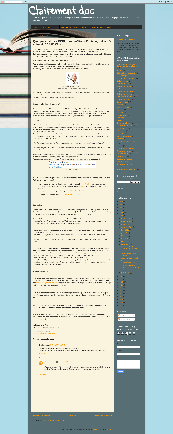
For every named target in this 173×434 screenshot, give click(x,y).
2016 (121, 288)
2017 (121, 285)
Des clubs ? (121, 118)
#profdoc (88, 184)
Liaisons (120, 146)
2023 (121, 210)
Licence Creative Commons (101, 27)
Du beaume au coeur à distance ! (128, 254)
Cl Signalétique (122, 76)
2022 (121, 213)
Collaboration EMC (123, 83)
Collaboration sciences (125, 97)
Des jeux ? (120, 120)
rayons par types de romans (46, 283)
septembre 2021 (127, 227)
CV (75, 27)
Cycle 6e (120, 112)
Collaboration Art (122, 81)
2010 (121, 305)
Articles (122, 315)
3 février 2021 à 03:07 (57, 345)
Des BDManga (122, 115)
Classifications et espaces (126, 78)
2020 (121, 276)
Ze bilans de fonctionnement (126, 169)
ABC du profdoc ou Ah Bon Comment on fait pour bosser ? (127, 65)
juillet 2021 (125, 230)
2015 (121, 291)
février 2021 (125, 244)
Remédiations (121, 156)
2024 (121, 207)
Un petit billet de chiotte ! (129, 258)
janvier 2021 (125, 273)
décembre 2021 (126, 218)
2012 (121, 299)
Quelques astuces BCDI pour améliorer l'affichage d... (130, 267)
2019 (121, 279)
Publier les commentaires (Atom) (54, 420)
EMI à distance (122, 128)
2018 (121, 282)
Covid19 (120, 104)
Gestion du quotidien (124, 136)
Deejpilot (96, 429)
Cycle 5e (120, 110)
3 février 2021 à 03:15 (66, 362)
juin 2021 (124, 233)
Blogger (109, 429)
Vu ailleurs (120, 167)
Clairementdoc (49, 362)
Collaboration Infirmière (125, 91)
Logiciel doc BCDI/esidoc (48, 333)
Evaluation (120, 133)
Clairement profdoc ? (50, 27)
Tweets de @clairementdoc (126, 192)
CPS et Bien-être (123, 107)
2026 (121, 201)
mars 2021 (125, 241)
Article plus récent (41, 416)
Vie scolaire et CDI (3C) (125, 164)
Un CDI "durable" (123, 161)
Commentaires (125, 319)
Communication (122, 102)
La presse (120, 139)
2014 (121, 293)
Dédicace (84, 27)
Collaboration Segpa (124, 99)
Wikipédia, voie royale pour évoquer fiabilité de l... (130, 262)
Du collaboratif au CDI (124, 126)
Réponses (44, 358)
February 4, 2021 (67, 195)
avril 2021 (124, 238)
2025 (121, 204)
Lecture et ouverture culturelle (127, 141)
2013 (121, 296)
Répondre (42, 353)
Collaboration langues (124, 94)
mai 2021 (124, 236)
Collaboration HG (123, 89)
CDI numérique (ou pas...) (126, 73)
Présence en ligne (123, 154)
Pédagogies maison (124, 151)
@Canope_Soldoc (49, 191)
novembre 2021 (126, 221)
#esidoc (82, 186)
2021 (121, 216)
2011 (121, 302)
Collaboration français (124, 86)
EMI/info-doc (121, 131)
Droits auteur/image (123, 123)
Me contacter (66, 27)
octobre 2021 (126, 224)
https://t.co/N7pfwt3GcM (79, 191)
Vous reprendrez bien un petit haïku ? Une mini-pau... (129, 248)
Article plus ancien (103, 416)
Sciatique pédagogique (125, 159)
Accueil (35, 27)
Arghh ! (119, 70)
